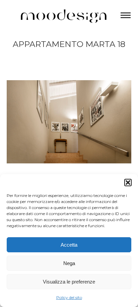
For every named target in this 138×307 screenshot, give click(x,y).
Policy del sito (69, 297)
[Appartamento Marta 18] (69, 121)
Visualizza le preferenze (69, 282)
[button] (128, 182)
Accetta (69, 245)
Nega (69, 263)
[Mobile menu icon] (125, 15)
